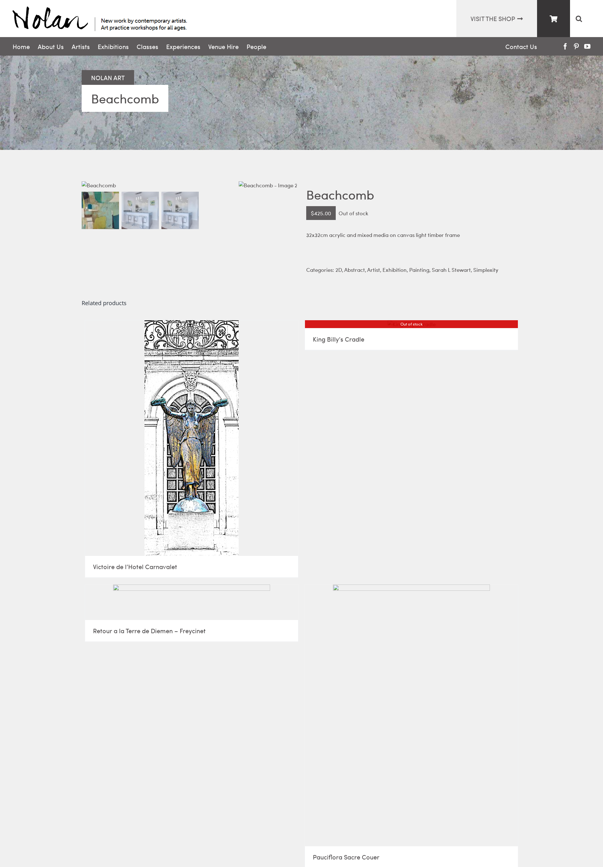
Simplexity (485, 269)
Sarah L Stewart (451, 269)
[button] (578, 18)
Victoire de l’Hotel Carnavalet (135, 566)
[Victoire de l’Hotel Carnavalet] (191, 438)
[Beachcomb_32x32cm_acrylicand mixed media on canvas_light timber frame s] (160, 185)
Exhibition (395, 269)
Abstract (354, 269)
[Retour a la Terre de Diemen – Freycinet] (191, 602)
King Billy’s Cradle (338, 339)
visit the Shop (492, 18)
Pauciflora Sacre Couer (346, 857)
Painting (419, 269)
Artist (373, 269)
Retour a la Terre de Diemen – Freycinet (149, 630)
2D (338, 269)
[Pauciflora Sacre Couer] (411, 715)
